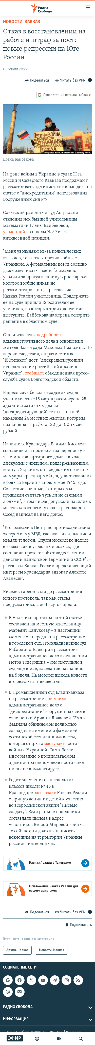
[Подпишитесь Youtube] (43, 980)
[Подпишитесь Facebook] (19, 980)
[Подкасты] (8, 992)
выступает (54, 744)
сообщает (34, 373)
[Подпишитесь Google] (8, 980)
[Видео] (59, 1038)
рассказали (44, 793)
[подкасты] (37, 1038)
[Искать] (80, 1038)
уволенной (14, 232)
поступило (55, 699)
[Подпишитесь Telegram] (55, 980)
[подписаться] (19, 992)
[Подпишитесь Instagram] (66, 980)
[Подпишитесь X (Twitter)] (31, 980)
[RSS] (78, 980)
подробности (49, 335)
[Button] (37, 80)
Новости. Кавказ (21, 22)
